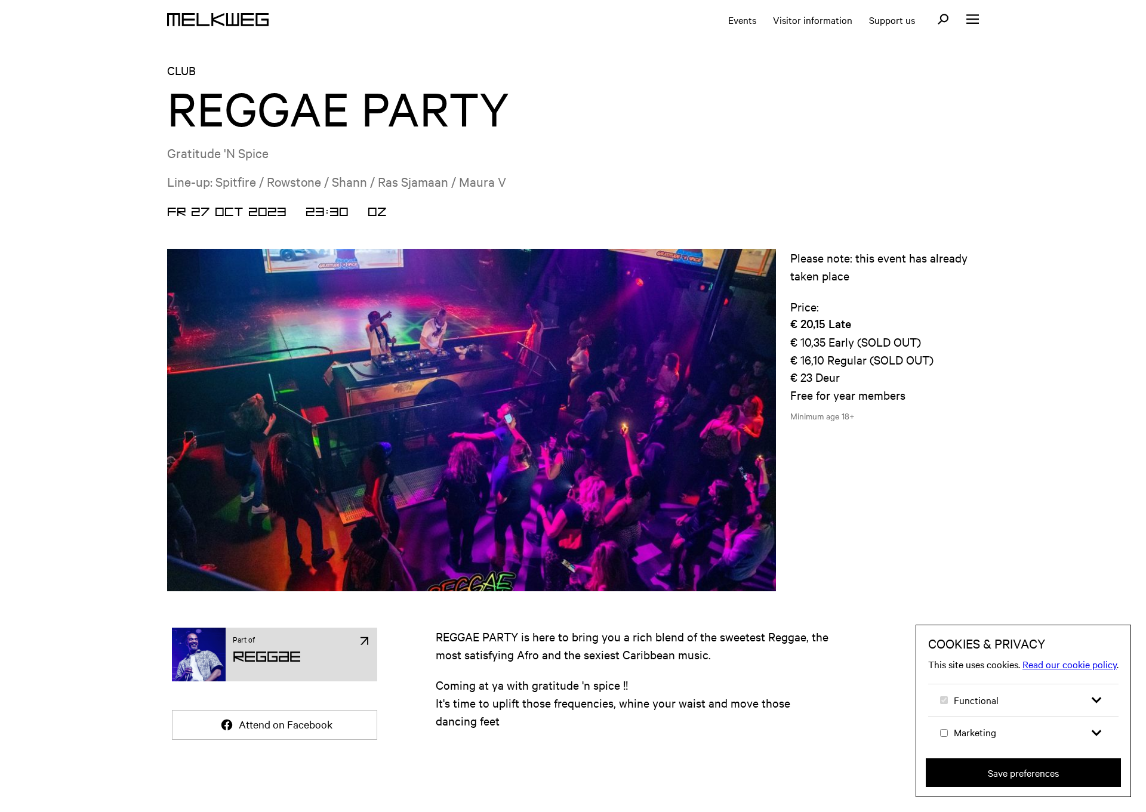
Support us (892, 19)
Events (742, 19)
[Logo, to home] (218, 19)
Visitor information (812, 19)
